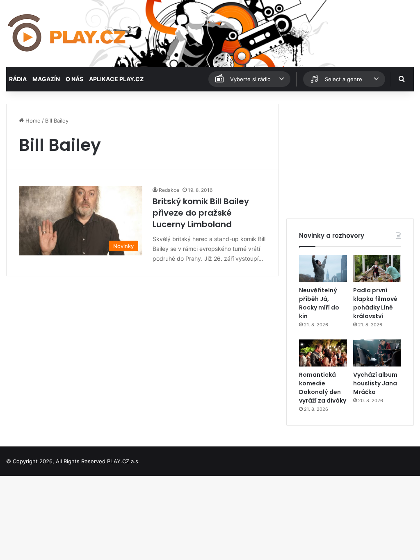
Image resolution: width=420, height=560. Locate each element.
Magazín (46, 78)
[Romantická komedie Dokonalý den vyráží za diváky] (323, 353)
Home (32, 120)
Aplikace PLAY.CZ (116, 78)
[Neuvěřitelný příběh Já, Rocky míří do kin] (323, 268)
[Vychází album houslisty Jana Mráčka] (377, 353)
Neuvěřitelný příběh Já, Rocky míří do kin (319, 303)
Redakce (169, 190)
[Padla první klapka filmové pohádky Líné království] (377, 268)
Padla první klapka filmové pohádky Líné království (375, 303)
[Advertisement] (350, 155)
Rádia (18, 78)
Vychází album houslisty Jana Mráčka (375, 383)
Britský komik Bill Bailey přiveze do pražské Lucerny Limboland (201, 213)
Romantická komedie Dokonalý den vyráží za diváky (322, 388)
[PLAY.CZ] (67, 33)
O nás (74, 78)
